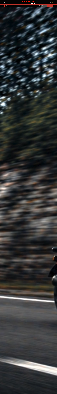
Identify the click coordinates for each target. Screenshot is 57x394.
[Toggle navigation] (4, 2)
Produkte (44, 5)
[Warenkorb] (48, 2)
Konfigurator (51, 5)
